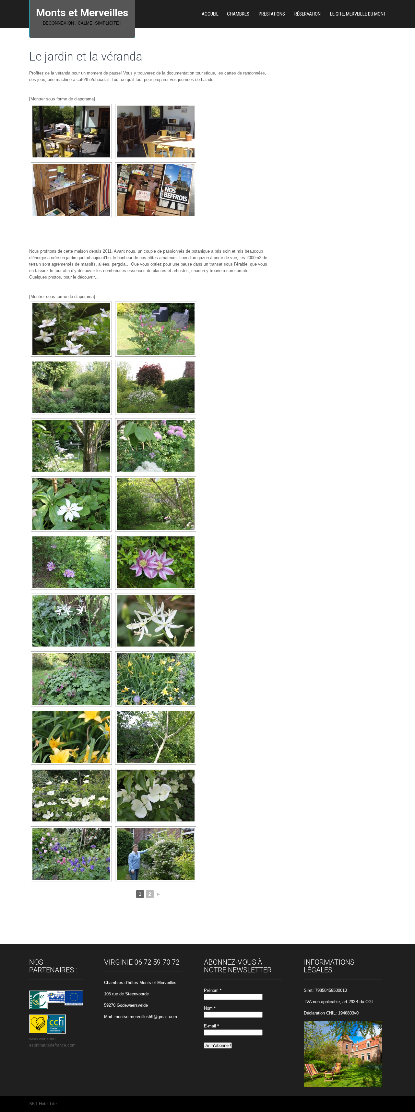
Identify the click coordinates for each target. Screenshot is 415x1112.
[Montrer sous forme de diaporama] (62, 99)
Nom (210, 1008)
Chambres (238, 14)
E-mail (211, 1026)
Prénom (212, 990)
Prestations (272, 14)
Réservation (307, 14)
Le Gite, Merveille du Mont (358, 14)
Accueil (210, 14)
